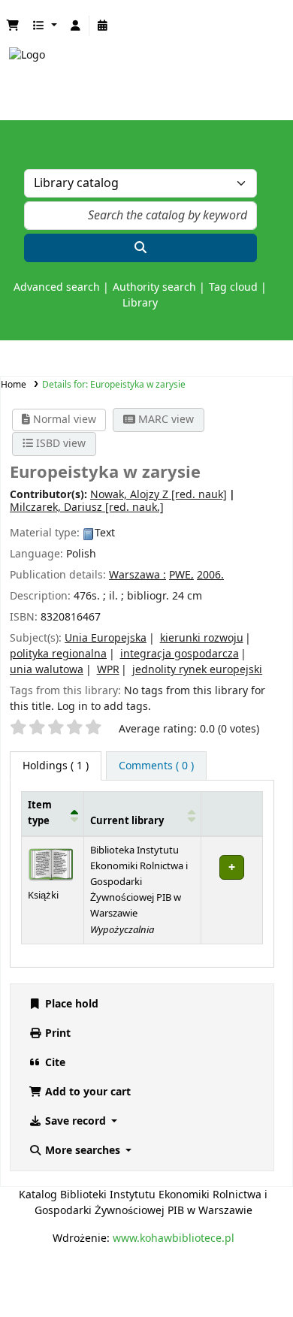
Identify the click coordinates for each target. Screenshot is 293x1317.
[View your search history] (103, 26)
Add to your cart (86, 1092)
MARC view (164, 419)
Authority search (154, 287)
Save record (75, 1121)
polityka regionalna (58, 654)
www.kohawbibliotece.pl (173, 1238)
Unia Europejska (105, 638)
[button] (13, 26)
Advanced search (57, 287)
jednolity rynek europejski (197, 670)
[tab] (156, 766)
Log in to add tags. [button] (104, 706)
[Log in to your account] (76, 26)
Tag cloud (233, 287)
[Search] (140, 248)
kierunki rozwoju (201, 638)
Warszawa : (137, 575)
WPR (108, 670)
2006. (210, 575)
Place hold (70, 1004)
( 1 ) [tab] (56, 766)
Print (56, 1033)
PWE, (181, 575)
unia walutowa (46, 670)
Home (13, 384)
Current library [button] (127, 821)
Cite (53, 1063)
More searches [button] (82, 1150)
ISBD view (59, 444)
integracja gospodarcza (179, 654)
